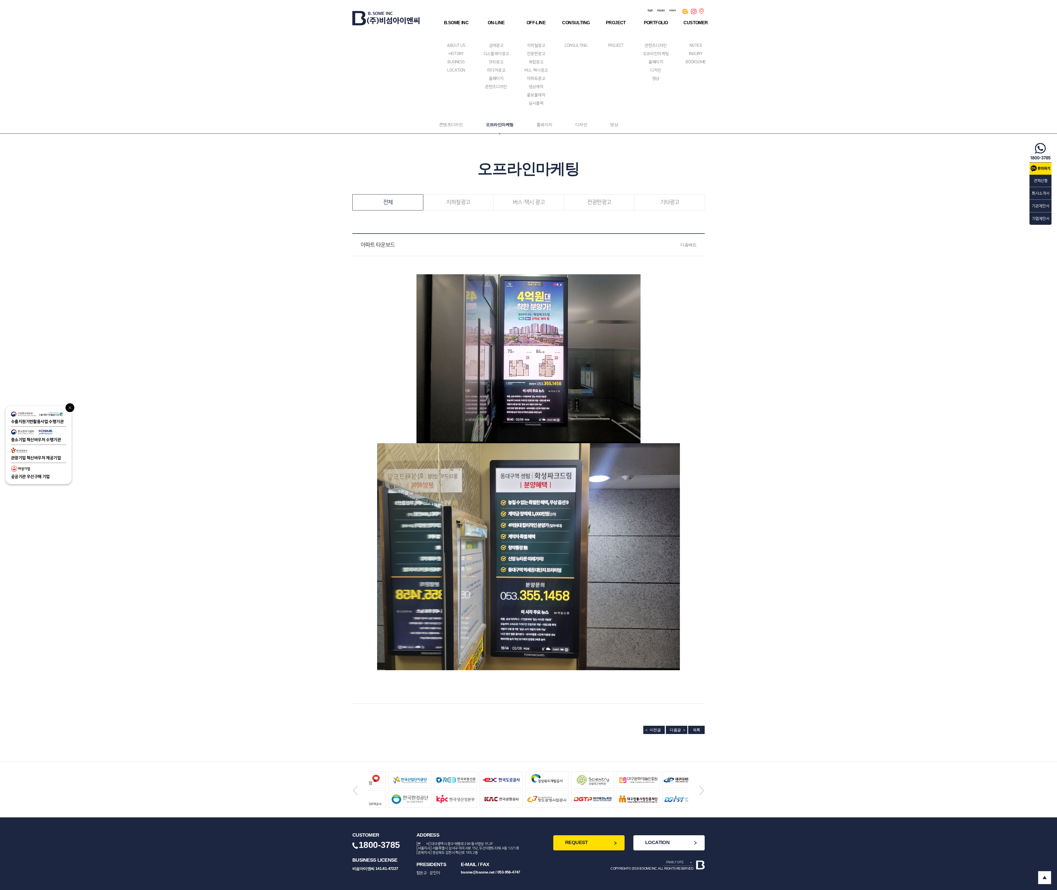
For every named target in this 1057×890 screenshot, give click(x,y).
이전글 (655, 730)
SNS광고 (496, 62)
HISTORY (456, 53)
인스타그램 (693, 12)
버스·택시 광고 (529, 202)
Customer (695, 22)
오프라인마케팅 (656, 53)
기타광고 (669, 202)
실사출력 (536, 103)
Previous (355, 790)
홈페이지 (496, 78)
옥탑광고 (536, 62)
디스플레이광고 (496, 53)
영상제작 (536, 86)
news (672, 10)
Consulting (576, 22)
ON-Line (496, 22)
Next (701, 790)
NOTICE (696, 45)
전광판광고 (536, 53)
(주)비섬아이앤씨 (385, 18)
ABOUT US (456, 45)
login (650, 10)
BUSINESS (456, 62)
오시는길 (702, 12)
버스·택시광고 (536, 70)
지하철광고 (536, 45)
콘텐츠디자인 (496, 86)
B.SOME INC (456, 22)
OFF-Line (536, 22)
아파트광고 (536, 78)
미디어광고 (496, 70)
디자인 (655, 70)
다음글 (675, 730)
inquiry (661, 10)
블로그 (685, 12)
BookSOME (695, 62)
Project (616, 22)
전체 (388, 202)
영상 (656, 78)
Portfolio (656, 22)
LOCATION (456, 70)
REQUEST (576, 842)
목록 (696, 730)
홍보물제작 (536, 95)
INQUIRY (696, 53)
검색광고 (496, 45)
